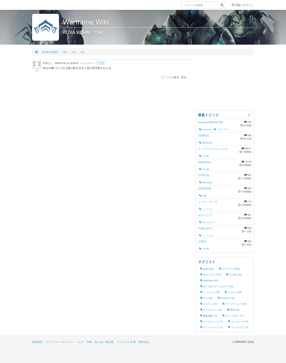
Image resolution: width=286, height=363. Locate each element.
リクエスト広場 (126, 342)
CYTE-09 (203, 175)
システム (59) (234, 292)
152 (73, 52)
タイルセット (208, 222)
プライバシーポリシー (59, 342)
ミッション (207, 208)
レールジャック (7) (213, 321)
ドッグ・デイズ (207, 202)
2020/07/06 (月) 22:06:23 (66, 63)
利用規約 (37, 342)
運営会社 (143, 342)
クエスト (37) (210, 303)
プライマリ (222, 129)
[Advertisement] (225, 83)
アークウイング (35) (236, 303)
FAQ (89, 342)
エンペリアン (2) (239, 327)
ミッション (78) (211, 292)
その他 (205, 155)
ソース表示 (172, 77)
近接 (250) (208, 268)
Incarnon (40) (227, 297)
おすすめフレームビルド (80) (218, 286)
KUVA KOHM (50, 52)
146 (64, 52)
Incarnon (206, 129)
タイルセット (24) (212, 309)
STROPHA (204, 188)
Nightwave (204, 162)
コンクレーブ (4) (239, 321)
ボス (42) (208, 297)
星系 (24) (234, 309)
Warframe (206, 142)
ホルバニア (205, 215)
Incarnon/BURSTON (210, 122)
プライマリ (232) (230, 268)
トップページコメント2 (212, 149)
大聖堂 (202, 241)
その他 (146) (235, 274)
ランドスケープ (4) (213, 327)
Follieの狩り (205, 228)
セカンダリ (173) (212, 274)
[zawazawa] (47, 5)
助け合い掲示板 (104, 342)
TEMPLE (203, 135)
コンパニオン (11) (234, 315)
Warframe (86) (210, 280)
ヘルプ (80, 342)
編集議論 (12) (210, 315)
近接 (204, 195)
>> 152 (100, 62)
